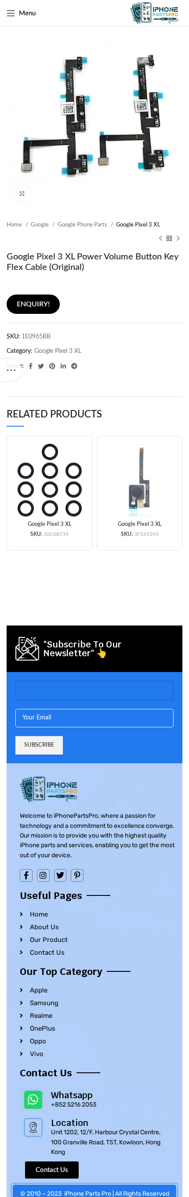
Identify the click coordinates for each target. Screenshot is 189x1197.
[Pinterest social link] (52, 366)
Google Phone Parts (83, 225)
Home (15, 225)
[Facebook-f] (26, 875)
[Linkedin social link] (63, 366)
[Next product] (178, 238)
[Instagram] (43, 875)
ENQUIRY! (33, 304)
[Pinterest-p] (77, 875)
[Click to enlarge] (22, 193)
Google (40, 225)
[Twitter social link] (41, 366)
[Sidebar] (11, 370)
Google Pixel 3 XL (138, 225)
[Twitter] (60, 875)
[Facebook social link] (30, 366)
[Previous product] (160, 238)
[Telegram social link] (74, 366)
